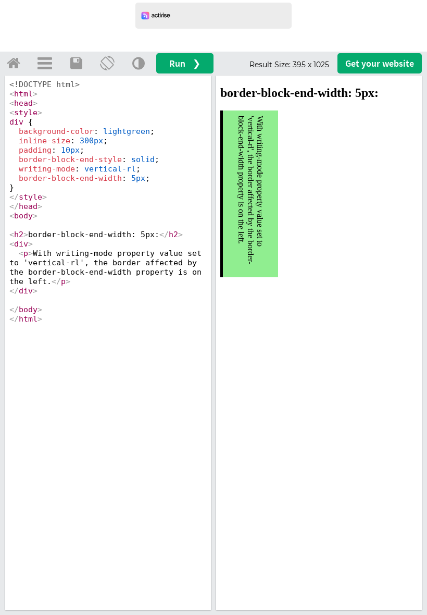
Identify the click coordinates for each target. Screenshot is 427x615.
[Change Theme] (138, 63)
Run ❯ (184, 63)
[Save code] (76, 63)
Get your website (379, 63)
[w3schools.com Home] (13, 63)
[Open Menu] (44, 63)
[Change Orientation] (107, 63)
